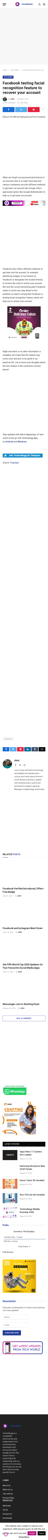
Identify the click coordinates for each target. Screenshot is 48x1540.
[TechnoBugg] (24, 4)
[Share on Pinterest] (34, 109)
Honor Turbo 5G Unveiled (32, 1180)
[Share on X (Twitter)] (21, 109)
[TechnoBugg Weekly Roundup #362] (10, 1212)
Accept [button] (32, 1533)
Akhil (12, 99)
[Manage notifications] (6, 1534)
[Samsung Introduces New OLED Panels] (10, 1169)
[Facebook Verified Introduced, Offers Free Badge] (24, 873)
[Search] (44, 4)
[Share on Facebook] (9, 109)
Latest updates (12, 1144)
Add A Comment (24, 1018)
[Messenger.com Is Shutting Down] (24, 988)
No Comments (10, 103)
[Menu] (4, 4)
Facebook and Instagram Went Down (23, 928)
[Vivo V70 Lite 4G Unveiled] (10, 1198)
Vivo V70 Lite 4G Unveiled (32, 1194)
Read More (24, 1537)
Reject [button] (41, 1533)
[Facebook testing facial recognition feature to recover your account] (24, 117)
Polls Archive (8, 1252)
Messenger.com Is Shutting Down (21, 1004)
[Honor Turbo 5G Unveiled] (10, 1184)
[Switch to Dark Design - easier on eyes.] (39, 4)
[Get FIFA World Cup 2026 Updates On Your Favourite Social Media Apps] (24, 949)
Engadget (14, 462)
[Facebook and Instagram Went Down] (24, 913)
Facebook (8, 739)
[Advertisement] (24, 36)
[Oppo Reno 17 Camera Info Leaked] (10, 1155)
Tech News (8, 77)
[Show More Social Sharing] (42, 109)
